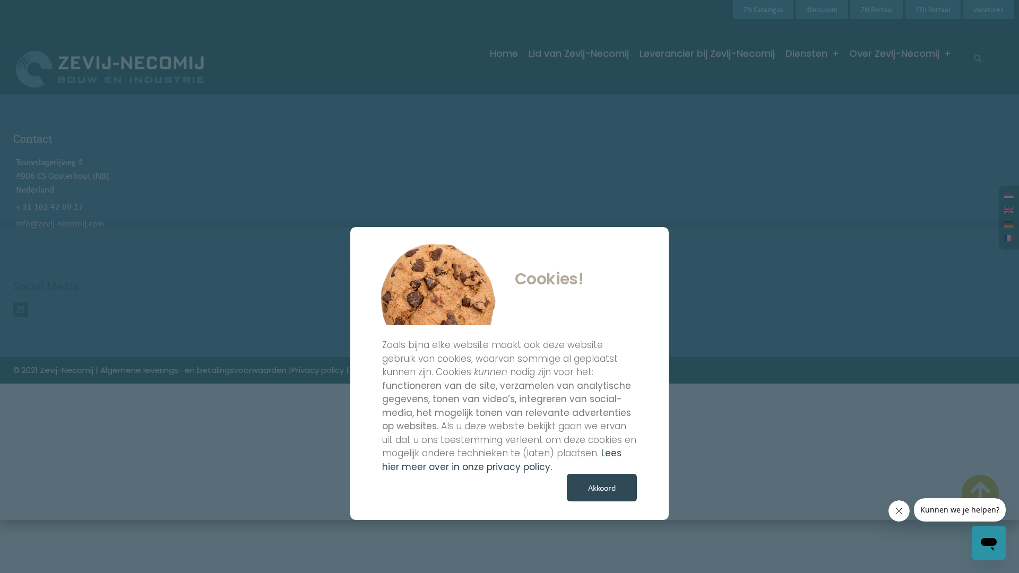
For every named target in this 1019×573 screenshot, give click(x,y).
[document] (509, 286)
